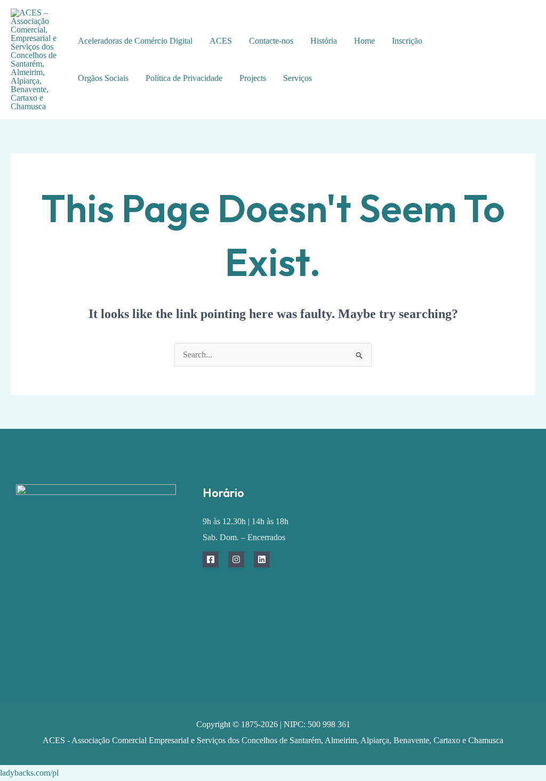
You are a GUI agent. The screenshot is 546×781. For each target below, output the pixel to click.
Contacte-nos (271, 40)
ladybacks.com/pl (29, 772)
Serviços (297, 78)
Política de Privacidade (184, 78)
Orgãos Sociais (103, 78)
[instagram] (509, 60)
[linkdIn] (509, 76)
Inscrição (407, 40)
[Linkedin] (262, 559)
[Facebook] (501, 44)
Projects (252, 78)
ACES (221, 40)
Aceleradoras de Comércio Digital (135, 40)
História (323, 40)
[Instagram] (236, 559)
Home (364, 40)
